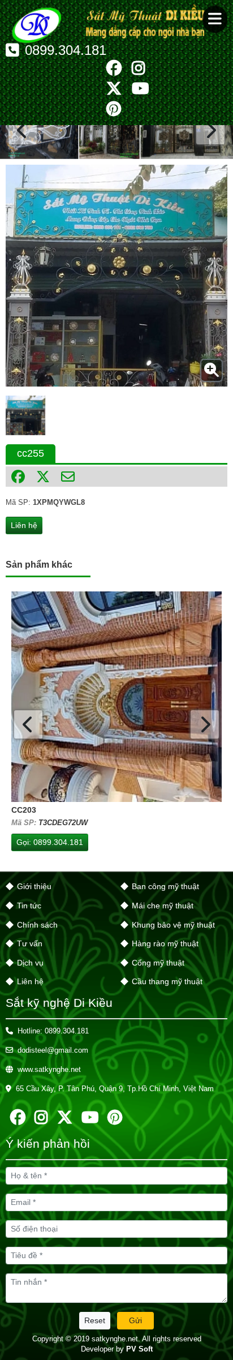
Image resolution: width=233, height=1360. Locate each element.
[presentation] (22, 130)
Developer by (117, 1349)
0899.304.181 (65, 50)
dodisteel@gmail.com (53, 1050)
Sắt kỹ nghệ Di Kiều (59, 1002)
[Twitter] (114, 89)
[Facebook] (114, 68)
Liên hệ (24, 525)
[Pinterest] (113, 109)
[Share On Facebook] (18, 476)
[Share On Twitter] (43, 476)
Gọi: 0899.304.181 (49, 842)
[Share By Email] (68, 476)
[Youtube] (140, 89)
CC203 (23, 809)
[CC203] (116, 696)
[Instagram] (138, 68)
